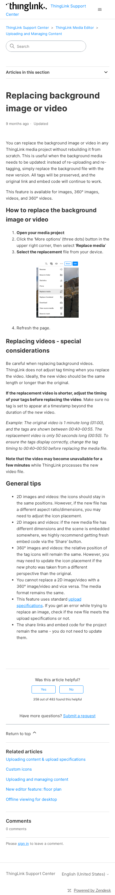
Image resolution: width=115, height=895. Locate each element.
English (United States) (84, 874)
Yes (43, 689)
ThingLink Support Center (27, 27)
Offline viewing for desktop (31, 799)
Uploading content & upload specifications (46, 759)
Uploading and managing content (37, 779)
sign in (23, 843)
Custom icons (19, 769)
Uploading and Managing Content (34, 33)
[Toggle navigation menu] (99, 9)
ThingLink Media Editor (75, 27)
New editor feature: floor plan (34, 789)
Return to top (19, 733)
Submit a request (79, 715)
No (71, 689)
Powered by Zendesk (92, 890)
